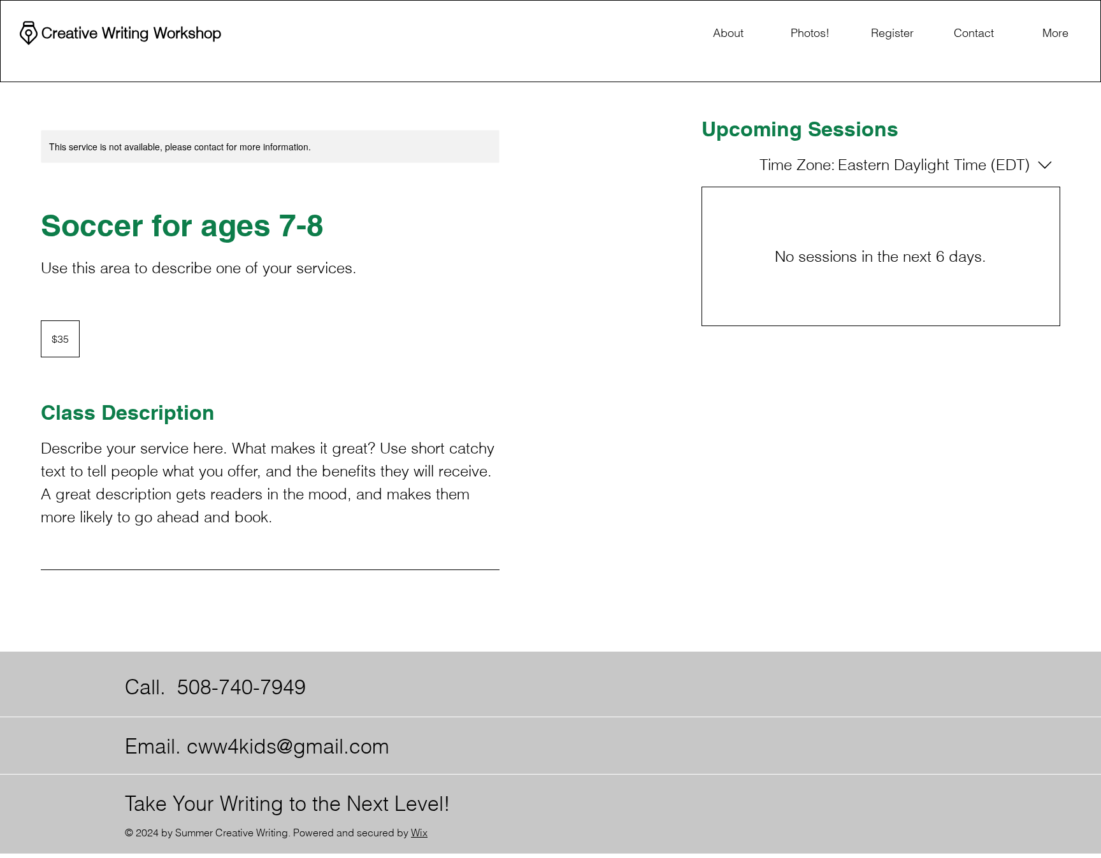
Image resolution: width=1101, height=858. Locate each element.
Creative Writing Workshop (131, 33)
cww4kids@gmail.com (288, 746)
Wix (419, 832)
